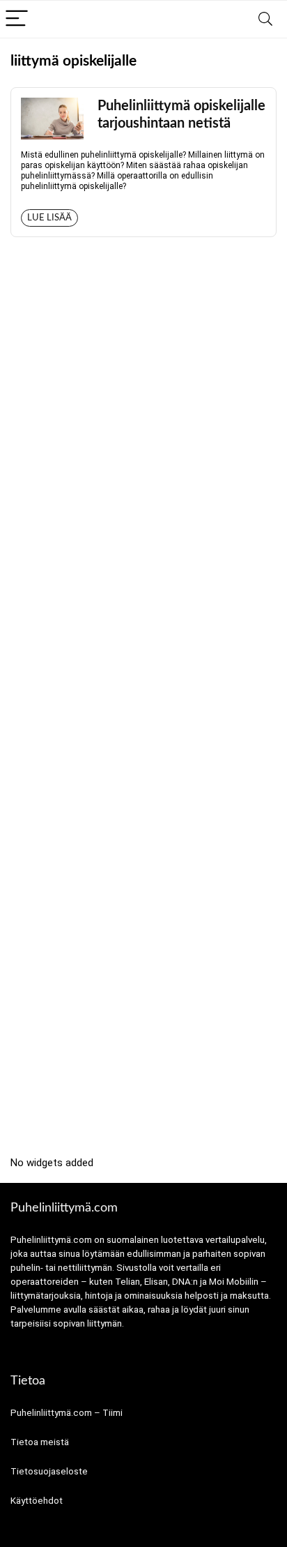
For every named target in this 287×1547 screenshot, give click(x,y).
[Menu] (16, 19)
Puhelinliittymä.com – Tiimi (66, 1413)
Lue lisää (49, 217)
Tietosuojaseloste (49, 1471)
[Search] (265, 19)
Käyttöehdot (36, 1500)
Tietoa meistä (39, 1442)
